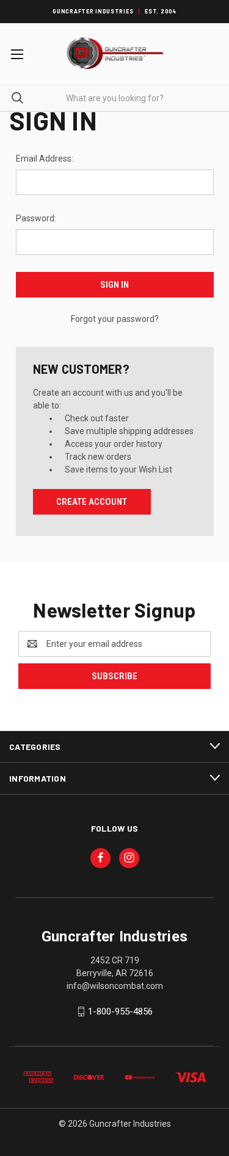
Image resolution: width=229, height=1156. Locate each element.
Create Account (91, 501)
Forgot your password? (115, 319)
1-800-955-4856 (120, 1011)
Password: (36, 218)
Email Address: (44, 158)
